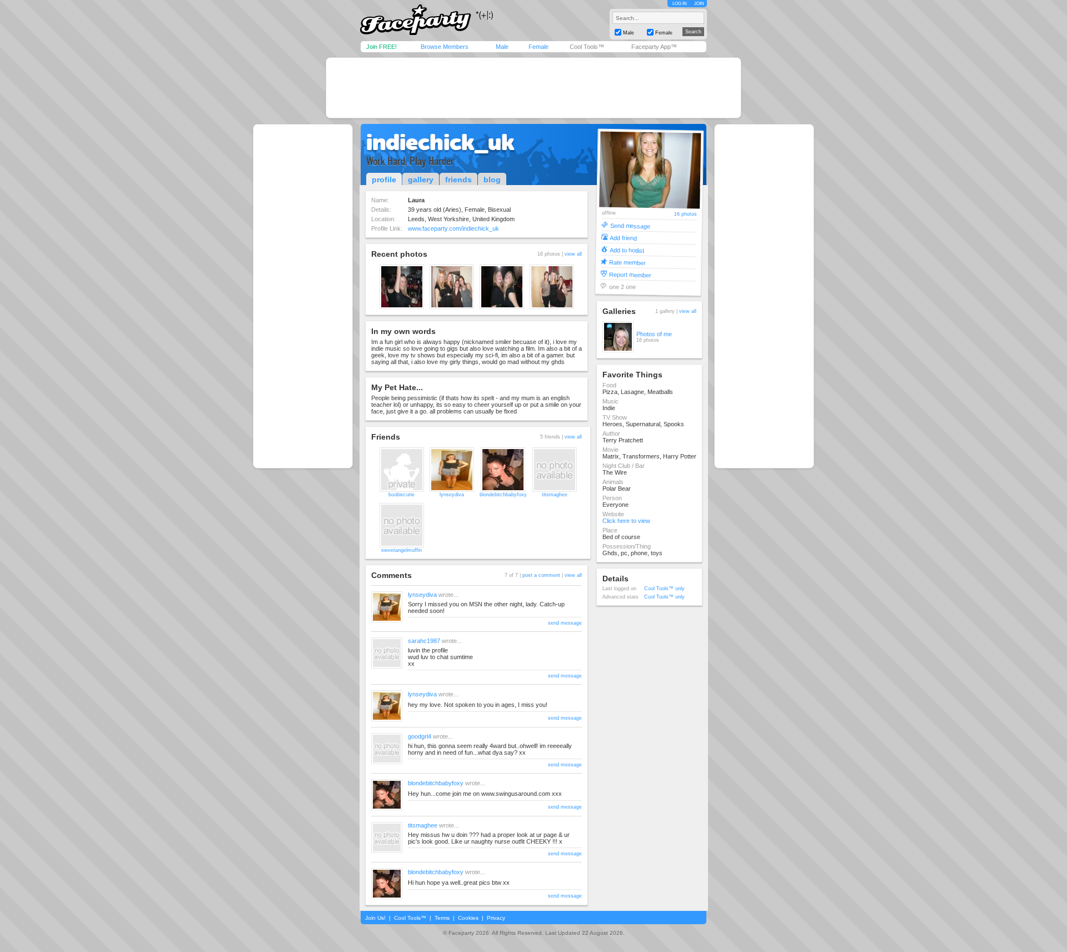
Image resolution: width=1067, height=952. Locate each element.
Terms (442, 918)
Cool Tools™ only (664, 588)
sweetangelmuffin (401, 550)
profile (384, 179)
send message (565, 623)
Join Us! (375, 918)
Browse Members (444, 46)
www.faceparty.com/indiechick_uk (453, 228)
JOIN (699, 3)
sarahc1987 (424, 640)
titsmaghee (554, 494)
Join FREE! (381, 46)
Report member (630, 274)
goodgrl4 (419, 736)
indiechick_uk (440, 142)
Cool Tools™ (587, 46)
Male (502, 46)
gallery (420, 179)
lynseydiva (452, 494)
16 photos (685, 214)
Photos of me (654, 334)
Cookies (468, 918)
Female (538, 46)
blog (492, 179)
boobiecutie (401, 494)
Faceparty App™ (654, 46)
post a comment (541, 575)
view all (573, 254)
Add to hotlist (626, 249)
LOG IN (679, 3)
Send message (630, 225)
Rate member (627, 262)
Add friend (623, 237)
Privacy (496, 918)
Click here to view (626, 520)
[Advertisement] (533, 88)
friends (458, 179)
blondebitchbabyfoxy (503, 494)
